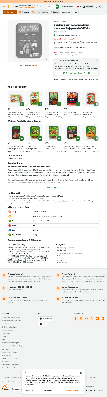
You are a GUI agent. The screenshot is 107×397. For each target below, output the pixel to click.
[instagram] (81, 318)
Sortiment (10, 12)
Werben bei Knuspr (70, 298)
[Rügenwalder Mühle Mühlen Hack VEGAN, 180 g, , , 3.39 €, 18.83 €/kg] (34, 98)
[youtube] (86, 318)
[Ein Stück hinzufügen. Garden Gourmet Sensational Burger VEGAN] (22, 138)
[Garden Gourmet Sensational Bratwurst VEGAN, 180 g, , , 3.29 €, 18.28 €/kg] (72, 132)
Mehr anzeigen (92, 68)
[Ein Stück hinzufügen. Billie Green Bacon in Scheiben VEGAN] (59, 104)
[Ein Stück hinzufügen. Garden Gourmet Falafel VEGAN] (59, 138)
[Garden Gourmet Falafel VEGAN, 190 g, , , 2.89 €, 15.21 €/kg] (53, 132)
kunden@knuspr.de (70, 287)
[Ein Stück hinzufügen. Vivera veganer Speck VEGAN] (96, 104)
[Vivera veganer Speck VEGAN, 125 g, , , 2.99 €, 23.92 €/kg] (90, 98)
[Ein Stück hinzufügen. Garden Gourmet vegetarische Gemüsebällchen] (40, 138)
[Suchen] (57, 7)
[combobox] (51, 7)
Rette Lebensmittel (41, 12)
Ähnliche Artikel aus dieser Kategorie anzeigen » (70, 47)
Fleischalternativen (76, 79)
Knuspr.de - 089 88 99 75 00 (20, 287)
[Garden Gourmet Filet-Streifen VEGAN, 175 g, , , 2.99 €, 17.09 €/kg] (90, 132)
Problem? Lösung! (15, 274)
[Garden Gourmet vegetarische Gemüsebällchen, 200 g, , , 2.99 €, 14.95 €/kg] (34, 132)
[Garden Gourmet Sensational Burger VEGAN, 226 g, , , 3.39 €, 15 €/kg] (16, 132)
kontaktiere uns (63, 201)
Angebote (25, 12)
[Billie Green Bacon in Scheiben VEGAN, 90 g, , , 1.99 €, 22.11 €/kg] (53, 98)
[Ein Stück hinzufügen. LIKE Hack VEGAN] (78, 104)
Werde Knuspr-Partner (17, 298)
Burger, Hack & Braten (92, 79)
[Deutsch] (78, 7)
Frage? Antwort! (68, 274)
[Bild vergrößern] (46, 59)
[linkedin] (97, 318)
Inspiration (66, 12)
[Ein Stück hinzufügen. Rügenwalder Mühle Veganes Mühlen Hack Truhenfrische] (22, 104)
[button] (88, 6)
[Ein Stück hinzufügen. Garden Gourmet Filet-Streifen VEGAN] (96, 138)
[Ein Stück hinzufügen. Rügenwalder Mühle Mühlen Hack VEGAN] (40, 104)
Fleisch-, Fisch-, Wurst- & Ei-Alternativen (60, 79)
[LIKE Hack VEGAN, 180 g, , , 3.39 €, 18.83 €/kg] (72, 98)
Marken (77, 12)
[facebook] (76, 318)
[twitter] (92, 318)
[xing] (103, 318)
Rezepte (56, 12)
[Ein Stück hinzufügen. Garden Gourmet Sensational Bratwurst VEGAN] (78, 138)
